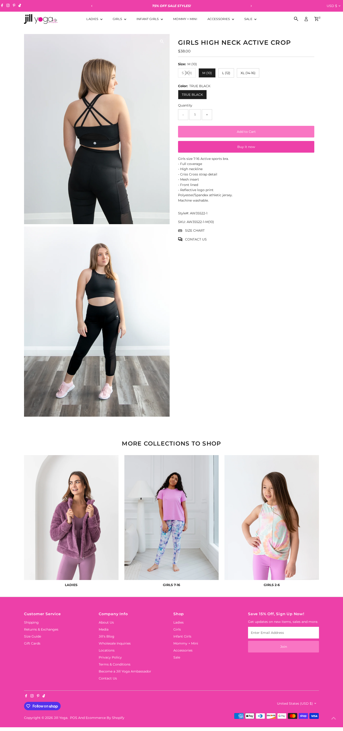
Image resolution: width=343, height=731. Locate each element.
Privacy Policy (110, 657)
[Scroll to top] (333, 718)
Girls (118, 19)
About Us (106, 622)
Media (103, 629)
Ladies (92, 19)
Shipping (31, 622)
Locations (107, 650)
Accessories (219, 19)
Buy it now (246, 147)
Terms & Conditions (114, 664)
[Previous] (92, 6)
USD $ (332, 6)
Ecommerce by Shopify (105, 718)
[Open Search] (296, 19)
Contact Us (108, 678)
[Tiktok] (19, 5)
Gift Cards (32, 643)
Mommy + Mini (185, 19)
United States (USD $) (295, 703)
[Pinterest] (14, 5)
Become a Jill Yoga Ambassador (125, 671)
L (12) (226, 73)
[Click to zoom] (162, 41)
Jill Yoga (60, 718)
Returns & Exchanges (41, 629)
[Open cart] (316, 19)
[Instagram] (8, 5)
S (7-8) (189, 74)
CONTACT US (196, 239)
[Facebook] (2, 5)
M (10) (207, 73)
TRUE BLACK (192, 95)
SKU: (182, 222)
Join (283, 647)
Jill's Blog (106, 636)
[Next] (251, 6)
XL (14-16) (248, 73)
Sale (248, 19)
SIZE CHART (195, 230)
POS (73, 718)
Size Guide (32, 636)
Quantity (185, 105)
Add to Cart (246, 132)
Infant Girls (148, 19)
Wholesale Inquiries (115, 643)
